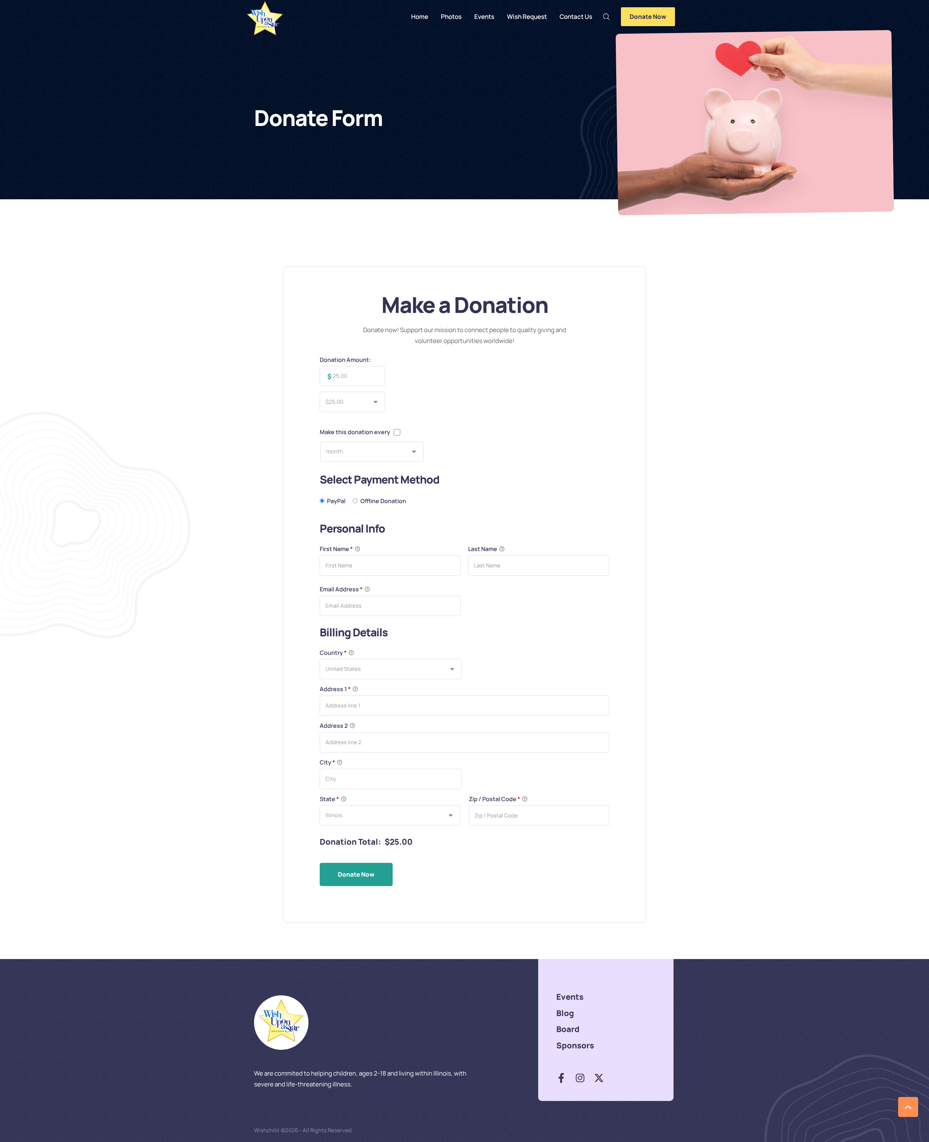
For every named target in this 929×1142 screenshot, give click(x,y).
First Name (336, 549)
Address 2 (334, 726)
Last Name (483, 549)
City (327, 762)
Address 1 (335, 689)
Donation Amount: (345, 360)
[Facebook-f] (561, 1078)
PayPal (336, 501)
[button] (606, 16)
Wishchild (266, 1130)
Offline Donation (383, 501)
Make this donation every (355, 432)
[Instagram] (580, 1078)
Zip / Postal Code (494, 799)
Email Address (341, 589)
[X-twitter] (599, 1078)
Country (333, 653)
